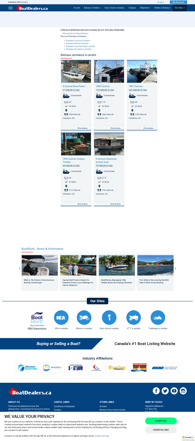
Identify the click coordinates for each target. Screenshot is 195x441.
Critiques (132, 8)
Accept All (161, 421)
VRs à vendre (61, 328)
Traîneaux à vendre (157, 328)
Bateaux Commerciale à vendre (80, 46)
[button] (188, 438)
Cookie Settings (102, 436)
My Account (178, 2)
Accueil (77, 8)
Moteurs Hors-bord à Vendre (113, 410)
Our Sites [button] (179, 8)
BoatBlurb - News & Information (42, 248)
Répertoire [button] (144, 8)
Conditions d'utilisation (64, 406)
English (160, 2)
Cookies (57, 410)
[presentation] (20, 268)
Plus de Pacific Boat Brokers (76, 33)
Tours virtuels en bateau (114, 8)
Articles (103, 406)
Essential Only (161, 430)
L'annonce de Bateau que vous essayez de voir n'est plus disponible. (93, 30)
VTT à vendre (133, 328)
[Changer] (18, 2)
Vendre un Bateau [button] (161, 8)
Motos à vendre (84, 328)
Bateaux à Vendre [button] (91, 8)
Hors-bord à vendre (109, 328)
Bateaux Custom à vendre (78, 40)
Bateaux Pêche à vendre (77, 43)
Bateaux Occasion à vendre (78, 49)
